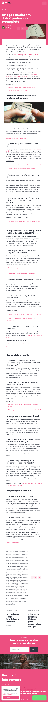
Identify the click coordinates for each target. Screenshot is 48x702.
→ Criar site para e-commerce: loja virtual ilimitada (23, 221)
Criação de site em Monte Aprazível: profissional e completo (17, 585)
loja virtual (24, 76)
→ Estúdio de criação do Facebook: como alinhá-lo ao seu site (23, 314)
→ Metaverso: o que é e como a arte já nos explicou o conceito (23, 165)
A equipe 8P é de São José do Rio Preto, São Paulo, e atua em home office (32, 692)
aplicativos (18, 76)
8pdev (7, 28)
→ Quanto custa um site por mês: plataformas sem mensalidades (20, 319)
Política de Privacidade (7, 694)
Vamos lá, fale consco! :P (13, 542)
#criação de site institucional (19, 551)
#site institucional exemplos (12, 550)
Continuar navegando (10, 697)
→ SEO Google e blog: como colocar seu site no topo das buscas (22, 269)
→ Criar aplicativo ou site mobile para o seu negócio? (21, 273)
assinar (34, 649)
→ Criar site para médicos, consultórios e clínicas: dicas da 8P (23, 410)
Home (3, 9)
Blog (6, 9)
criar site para (18, 54)
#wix (11, 551)
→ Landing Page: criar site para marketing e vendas (20, 168)
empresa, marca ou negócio (30, 54)
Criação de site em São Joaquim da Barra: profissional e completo (17, 600)
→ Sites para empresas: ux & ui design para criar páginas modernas (22, 345)
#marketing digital (16, 554)
